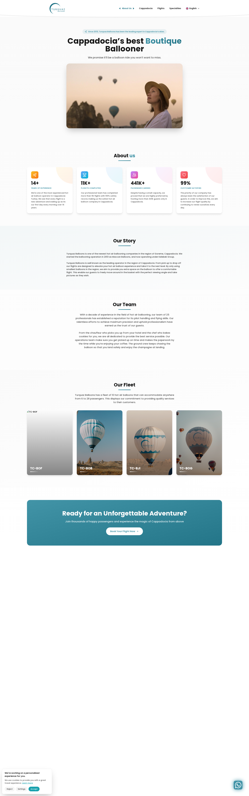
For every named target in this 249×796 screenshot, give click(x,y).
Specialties (175, 8)
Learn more (27, 783)
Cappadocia (146, 8)
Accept (34, 789)
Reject (10, 789)
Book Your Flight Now (122, 531)
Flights (160, 8)
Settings (21, 789)
